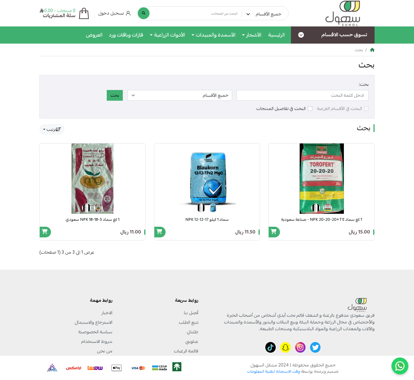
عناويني (191, 341)
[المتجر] (336, 13)
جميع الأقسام (268, 14)
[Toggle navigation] (301, 35)
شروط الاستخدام (96, 341)
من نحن (104, 351)
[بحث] (144, 13)
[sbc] (51, 368)
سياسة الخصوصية (95, 332)
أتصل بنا (191, 313)
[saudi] (182, 368)
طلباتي (192, 332)
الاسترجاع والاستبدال (93, 322)
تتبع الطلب (188, 322)
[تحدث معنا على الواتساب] (399, 365)
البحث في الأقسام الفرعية (339, 108)
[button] (114, 13)
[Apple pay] (116, 368)
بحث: (364, 84)
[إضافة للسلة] (274, 231)
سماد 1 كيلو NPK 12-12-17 (207, 219)
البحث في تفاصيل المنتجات (281, 108)
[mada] (159, 368)
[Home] (372, 49)
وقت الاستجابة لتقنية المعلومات (273, 371)
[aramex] (73, 368)
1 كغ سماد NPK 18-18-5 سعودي (92, 219)
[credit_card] (138, 368)
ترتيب (51, 129)
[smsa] (95, 368)
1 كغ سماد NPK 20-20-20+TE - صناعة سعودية (321, 219)
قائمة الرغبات (186, 351)
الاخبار (106, 313)
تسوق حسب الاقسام (344, 34)
